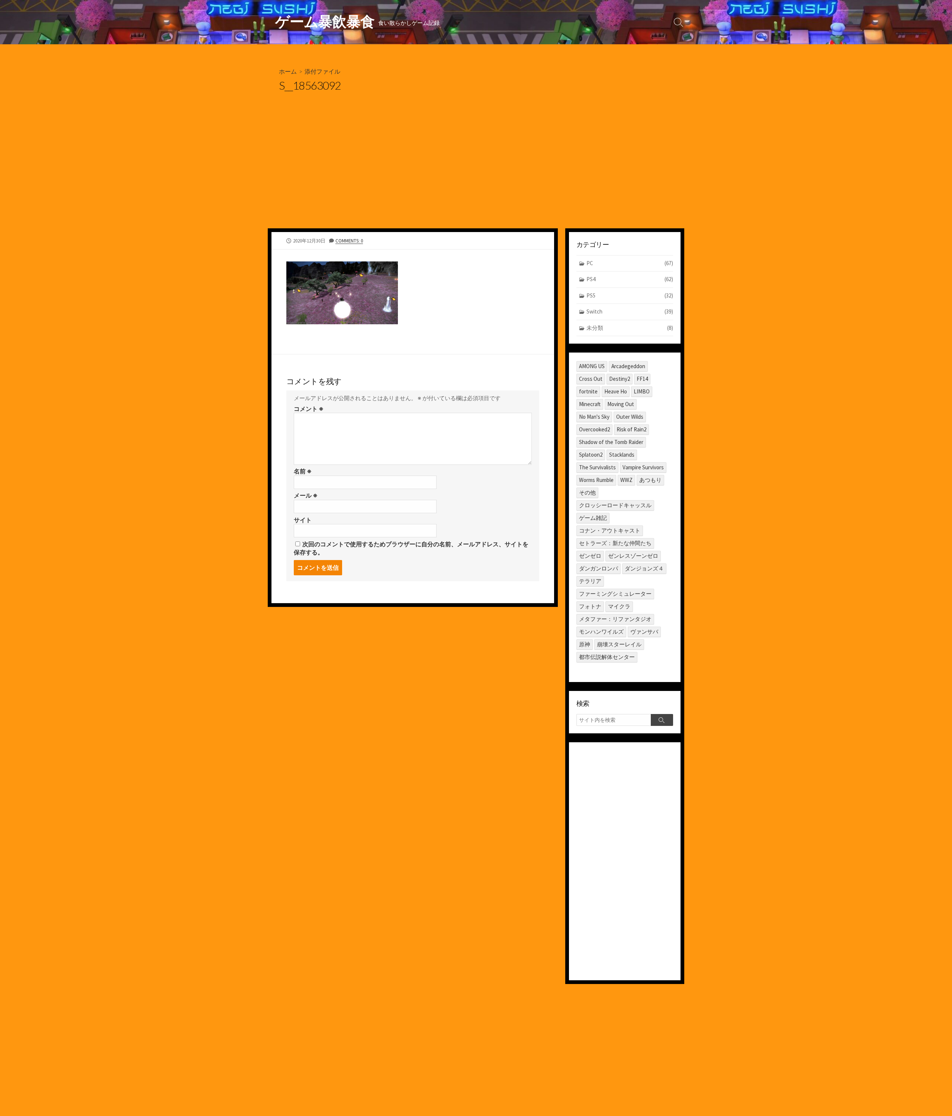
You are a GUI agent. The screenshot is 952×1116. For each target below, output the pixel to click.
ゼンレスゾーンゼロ (633, 555)
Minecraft (590, 404)
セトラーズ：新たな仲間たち (615, 543)
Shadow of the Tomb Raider (611, 442)
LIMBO (642, 391)
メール (306, 495)
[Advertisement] (476, 172)
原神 (584, 644)
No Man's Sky (594, 416)
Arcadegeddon (628, 366)
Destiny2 (619, 378)
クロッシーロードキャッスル (615, 505)
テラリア (590, 581)
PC (629, 263)
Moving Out (620, 404)
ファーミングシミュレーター (615, 593)
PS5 (629, 295)
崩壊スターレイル (619, 644)
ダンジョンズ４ (644, 568)
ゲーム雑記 (593, 517)
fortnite (588, 391)
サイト (303, 520)
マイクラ (619, 606)
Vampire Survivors (643, 467)
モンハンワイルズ (601, 631)
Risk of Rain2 (631, 429)
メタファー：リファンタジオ (615, 619)
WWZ (626, 479)
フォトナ (590, 606)
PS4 (629, 279)
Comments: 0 (349, 241)
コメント (309, 408)
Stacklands (621, 454)
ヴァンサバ (644, 631)
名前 (303, 471)
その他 (587, 492)
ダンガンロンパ (598, 568)
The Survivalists (597, 467)
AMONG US (592, 366)
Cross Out (590, 378)
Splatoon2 (590, 454)
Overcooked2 (594, 429)
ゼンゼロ (590, 555)
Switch (629, 311)
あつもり (650, 479)
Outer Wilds (629, 416)
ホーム (288, 71)
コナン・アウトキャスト (609, 530)
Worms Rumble (596, 479)
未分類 (629, 327)
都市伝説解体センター (607, 656)
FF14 (642, 378)
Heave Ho (615, 391)
